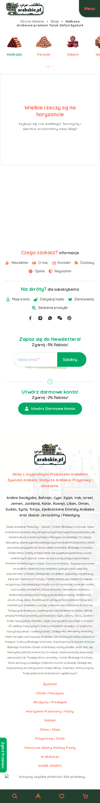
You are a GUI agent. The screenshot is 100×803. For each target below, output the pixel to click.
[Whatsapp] (50, 318)
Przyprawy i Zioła (50, 738)
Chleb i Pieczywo (50, 693)
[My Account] (38, 797)
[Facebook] (30, 318)
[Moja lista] (61, 797)
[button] (46, 66)
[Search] (14, 796)
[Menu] (89, 8)
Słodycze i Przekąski (50, 702)
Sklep (54, 21)
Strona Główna (32, 21)
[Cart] (85, 797)
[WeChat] (60, 318)
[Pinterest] (69, 318)
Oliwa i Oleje (50, 729)
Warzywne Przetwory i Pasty (50, 711)
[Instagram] (40, 318)
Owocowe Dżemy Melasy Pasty (49, 747)
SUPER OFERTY (50, 766)
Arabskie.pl (50, 756)
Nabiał (50, 720)
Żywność (50, 684)
